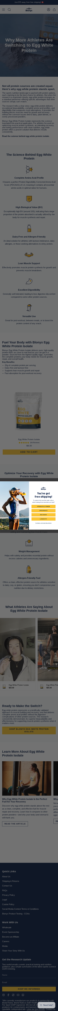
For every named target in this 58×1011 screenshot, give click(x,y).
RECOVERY (43, 514)
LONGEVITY (43, 518)
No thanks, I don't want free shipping (43, 523)
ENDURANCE (43, 510)
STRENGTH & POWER (43, 506)
